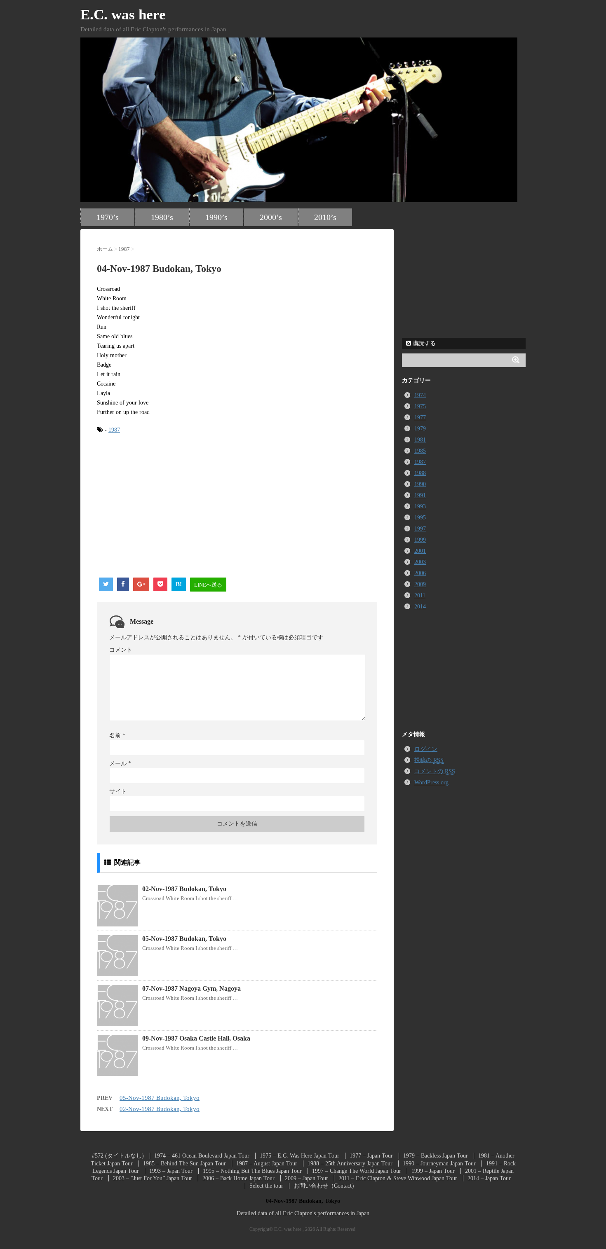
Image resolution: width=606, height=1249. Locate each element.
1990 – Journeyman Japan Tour (439, 1163)
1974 (420, 395)
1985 (420, 451)
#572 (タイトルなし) (118, 1156)
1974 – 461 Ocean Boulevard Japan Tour (201, 1156)
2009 (420, 584)
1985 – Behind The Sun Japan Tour (184, 1163)
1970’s (107, 217)
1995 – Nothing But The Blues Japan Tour (252, 1171)
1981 (420, 440)
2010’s (325, 217)
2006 (420, 573)
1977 (420, 417)
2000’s (271, 217)
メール (120, 763)
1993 (420, 506)
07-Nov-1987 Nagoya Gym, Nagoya (191, 988)
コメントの (434, 771)
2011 (419, 595)
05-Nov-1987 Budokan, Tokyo (184, 938)
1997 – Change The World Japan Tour (356, 1171)
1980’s (162, 217)
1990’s (216, 217)
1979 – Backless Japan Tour (435, 1156)
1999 (420, 540)
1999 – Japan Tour (433, 1171)
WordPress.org (431, 782)
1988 (420, 473)
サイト (118, 791)
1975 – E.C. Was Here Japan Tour (299, 1156)
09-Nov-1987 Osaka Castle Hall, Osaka (196, 1038)
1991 (420, 495)
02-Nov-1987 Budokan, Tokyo (184, 888)
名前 (117, 735)
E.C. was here (123, 15)
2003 (420, 562)
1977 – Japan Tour (371, 1156)
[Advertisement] (166, 506)
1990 (420, 484)
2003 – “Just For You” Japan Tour (152, 1178)
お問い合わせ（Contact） (325, 1186)
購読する (423, 343)
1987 (114, 430)
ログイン (425, 749)
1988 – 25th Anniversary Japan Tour (350, 1163)
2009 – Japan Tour (306, 1178)
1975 (420, 406)
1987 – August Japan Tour (266, 1163)
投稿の (429, 760)
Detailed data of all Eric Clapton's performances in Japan (303, 1213)
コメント (120, 650)
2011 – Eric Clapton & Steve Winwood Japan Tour (397, 1178)
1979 (420, 429)
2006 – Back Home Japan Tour (238, 1178)
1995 (420, 518)
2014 (420, 606)
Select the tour (266, 1186)
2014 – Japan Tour (489, 1178)
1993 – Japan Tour (171, 1171)
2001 (420, 551)
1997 (420, 529)
